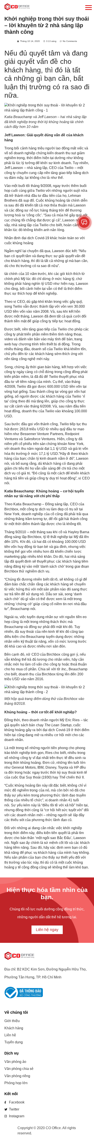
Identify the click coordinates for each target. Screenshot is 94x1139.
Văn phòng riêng (17, 1076)
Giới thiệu (12, 1021)
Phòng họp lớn (16, 1083)
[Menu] (63, 8)
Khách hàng (13, 1028)
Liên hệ (10, 1035)
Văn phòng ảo (15, 1062)
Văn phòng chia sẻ (18, 1069)
